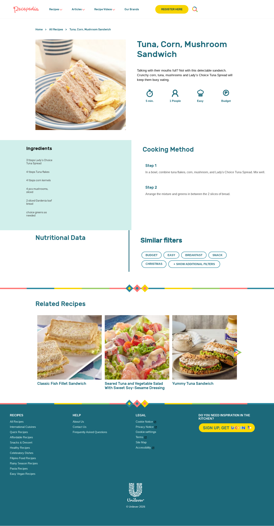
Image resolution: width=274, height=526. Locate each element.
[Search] (195, 9)
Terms (139, 437)
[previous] (36, 352)
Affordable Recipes (21, 437)
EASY (171, 255)
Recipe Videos (103, 9)
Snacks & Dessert (21, 442)
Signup (227, 428)
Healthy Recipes (20, 447)
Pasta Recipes (19, 468)
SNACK (217, 255)
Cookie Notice (144, 421)
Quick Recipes (19, 432)
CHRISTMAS (154, 263)
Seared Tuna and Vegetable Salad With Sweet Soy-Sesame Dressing (135, 385)
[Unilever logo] (135, 500)
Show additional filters (195, 264)
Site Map (141, 442)
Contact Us (79, 426)
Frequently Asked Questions (90, 432)
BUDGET (152, 255)
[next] (238, 352)
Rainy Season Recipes (24, 463)
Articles (77, 9)
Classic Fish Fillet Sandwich (61, 383)
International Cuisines (23, 426)
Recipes (54, 9)
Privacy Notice (145, 426)
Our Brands (132, 9)
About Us (78, 421)
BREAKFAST (193, 255)
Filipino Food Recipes (23, 458)
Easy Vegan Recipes (22, 473)
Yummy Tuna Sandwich (192, 383)
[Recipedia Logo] (26, 9)
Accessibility (143, 447)
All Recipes (17, 421)
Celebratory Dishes (21, 452)
